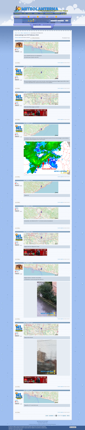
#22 (69, 40)
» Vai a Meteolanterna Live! (41, 22)
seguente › (64, 415)
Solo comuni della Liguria (47, 24)
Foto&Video (57, 13)
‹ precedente (51, 415)
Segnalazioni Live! (27, 32)
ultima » (68, 415)
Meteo (22, 32)
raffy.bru (16, 207)
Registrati (53, 22)
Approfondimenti (49, 13)
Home (16, 32)
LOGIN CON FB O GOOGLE (65, 22)
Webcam (36, 13)
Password (59, 19)
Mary (16, 182)
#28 (69, 231)
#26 (69, 180)
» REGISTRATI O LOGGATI (27, 22)
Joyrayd (16, 102)
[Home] (42, 9)
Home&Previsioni (18, 13)
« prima (46, 415)
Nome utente (53, 19)
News (25, 13)
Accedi (16, 37)
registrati (20, 37)
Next (70, 17)
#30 (69, 322)
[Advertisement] (42, 2)
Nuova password (58, 22)
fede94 (16, 400)
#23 (69, 66)
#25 (69, 123)
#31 (69, 390)
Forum (19, 32)
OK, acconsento (73, 427)
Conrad (16, 76)
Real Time (30, 13)
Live (64, 13)
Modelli (42, 13)
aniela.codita (17, 48)
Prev (14, 17)
